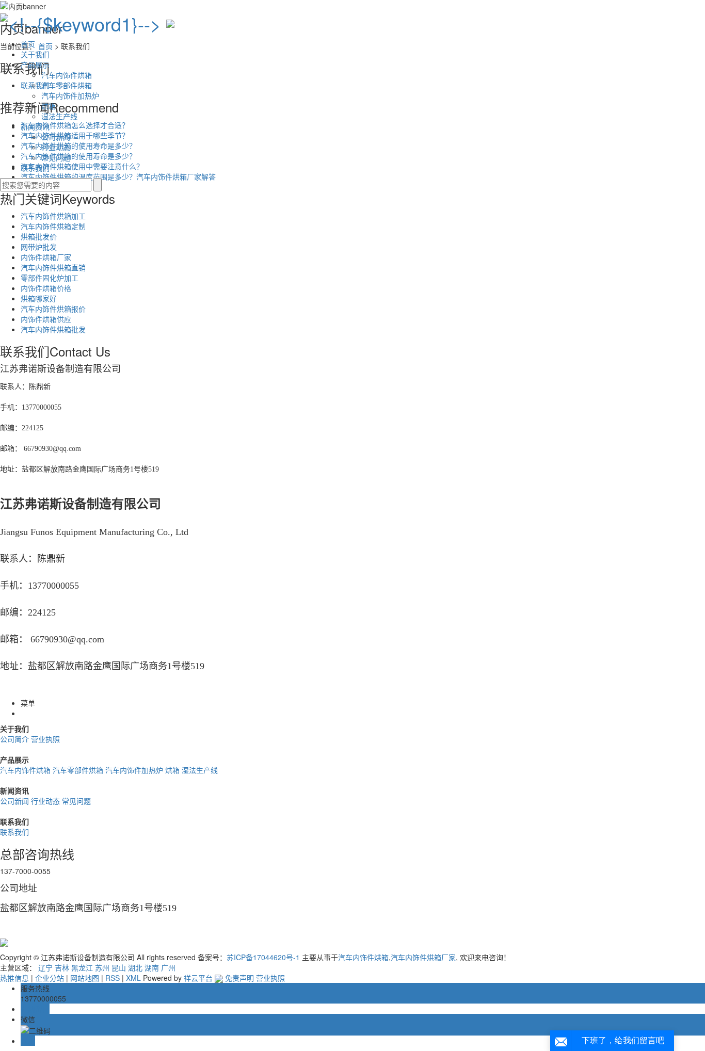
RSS (112, 978)
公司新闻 (55, 137)
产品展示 (35, 64)
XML (133, 978)
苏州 (102, 967)
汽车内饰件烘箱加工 (53, 216)
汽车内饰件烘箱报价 (53, 308)
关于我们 (35, 54)
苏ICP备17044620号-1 (263, 957)
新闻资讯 (35, 126)
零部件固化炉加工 (49, 277)
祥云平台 (198, 978)
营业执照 (45, 739)
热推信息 (14, 978)
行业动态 (55, 147)
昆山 (118, 967)
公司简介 (15, 739)
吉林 (62, 967)
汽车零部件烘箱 (66, 85)
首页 (28, 44)
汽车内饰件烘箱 (66, 75)
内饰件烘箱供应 (46, 319)
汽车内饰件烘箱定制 (53, 226)
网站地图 (84, 978)
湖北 (135, 967)
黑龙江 (82, 967)
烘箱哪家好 (39, 298)
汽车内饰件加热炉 (70, 95)
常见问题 (55, 157)
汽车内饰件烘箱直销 (53, 267)
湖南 (152, 967)
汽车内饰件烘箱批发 (53, 329)
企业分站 (49, 978)
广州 (168, 967)
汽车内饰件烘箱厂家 (423, 957)
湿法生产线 (59, 116)
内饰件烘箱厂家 (46, 257)
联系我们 (35, 168)
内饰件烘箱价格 (46, 288)
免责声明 (239, 978)
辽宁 (45, 967)
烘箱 (48, 106)
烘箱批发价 (39, 236)
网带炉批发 (39, 246)
